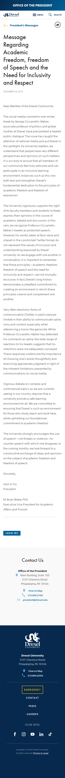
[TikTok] (50, 734)
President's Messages (24, 25)
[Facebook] (15, 734)
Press (32, 706)
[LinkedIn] (41, 734)
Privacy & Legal (40, 753)
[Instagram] (24, 734)
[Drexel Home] (11, 15)
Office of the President (32, 5)
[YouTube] (32, 734)
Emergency (32, 689)
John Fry (12, 533)
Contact (32, 697)
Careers (32, 714)
